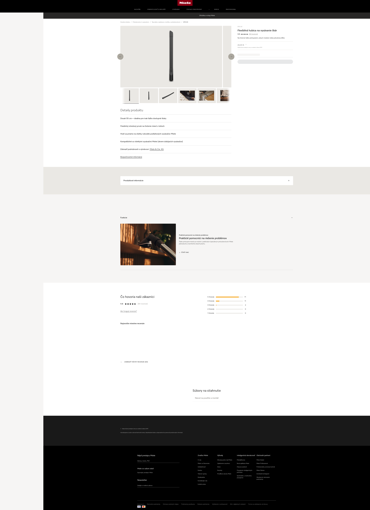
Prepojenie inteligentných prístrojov (244, 483)
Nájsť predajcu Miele (146, 467)
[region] (175, 56)
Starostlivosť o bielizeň (156, 9)
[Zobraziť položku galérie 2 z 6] (149, 96)
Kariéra (200, 482)
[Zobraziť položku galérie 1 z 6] (129, 96)
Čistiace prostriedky (194, 9)
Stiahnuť (286, 410)
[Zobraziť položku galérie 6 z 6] (226, 96)
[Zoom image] (227, 83)
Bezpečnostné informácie (131, 157)
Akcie (219, 478)
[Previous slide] (120, 57)
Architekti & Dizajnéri (262, 485)
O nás (199, 471)
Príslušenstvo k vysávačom (141, 22)
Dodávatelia (201, 489)
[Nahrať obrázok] (4, 506)
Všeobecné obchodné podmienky (263, 490)
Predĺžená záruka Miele (224, 485)
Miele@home (241, 471)
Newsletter (142, 492)
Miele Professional (262, 475)
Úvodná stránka (125, 22)
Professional (231, 9)
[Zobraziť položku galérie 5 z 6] (206, 96)
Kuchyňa (137, 9)
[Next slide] (231, 57)
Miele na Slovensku (204, 475)
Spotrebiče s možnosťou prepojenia (244, 488)
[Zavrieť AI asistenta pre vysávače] (39, 16)
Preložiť (128, 344)
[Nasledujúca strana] (288, 356)
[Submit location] (178, 473)
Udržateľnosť (202, 478)
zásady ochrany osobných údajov (11, 499)
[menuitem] (138, 9)
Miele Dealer (260, 471)
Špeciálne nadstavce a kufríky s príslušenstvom (166, 22)
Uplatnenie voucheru (223, 475)
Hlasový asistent (242, 478)
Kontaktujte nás (202, 492)
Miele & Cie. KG (157, 149)
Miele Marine (260, 482)
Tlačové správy (202, 485)
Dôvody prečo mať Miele (224, 471)
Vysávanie (176, 9)
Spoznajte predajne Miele (145, 484)
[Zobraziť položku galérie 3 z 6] (168, 96)
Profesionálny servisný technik (265, 478)
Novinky (219, 482)
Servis (216, 9)
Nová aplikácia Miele (243, 475)
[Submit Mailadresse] (178, 497)
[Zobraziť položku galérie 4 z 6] (187, 96)
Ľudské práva (202, 496)
